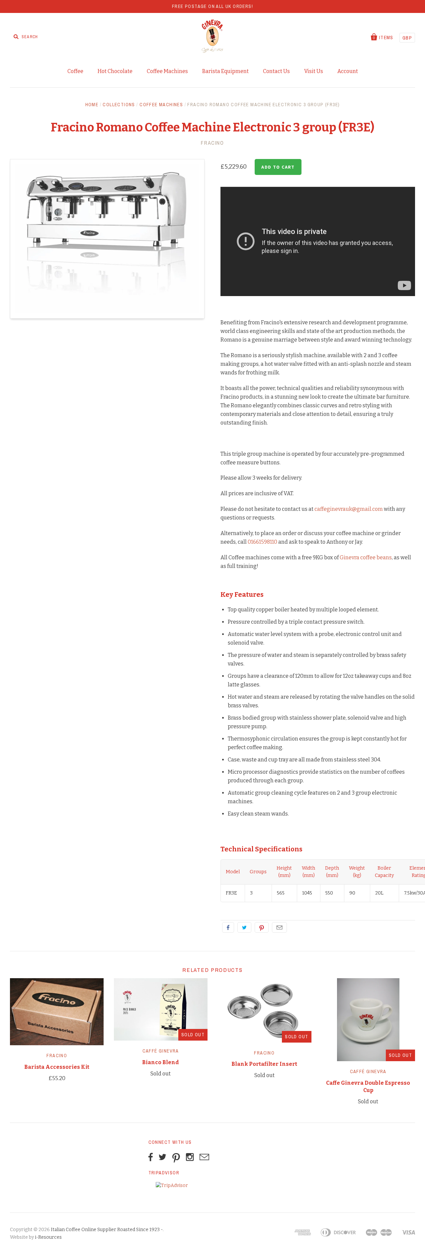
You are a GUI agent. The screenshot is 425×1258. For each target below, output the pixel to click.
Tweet (244, 927)
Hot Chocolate (115, 71)
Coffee (75, 71)
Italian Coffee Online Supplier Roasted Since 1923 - (107, 1229)
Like (228, 927)
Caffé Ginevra (160, 1051)
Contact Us (276, 71)
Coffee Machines (167, 71)
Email (279, 927)
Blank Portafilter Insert (264, 1064)
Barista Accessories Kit (56, 1067)
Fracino (212, 142)
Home (92, 105)
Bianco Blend (160, 1062)
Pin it (262, 927)
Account (347, 71)
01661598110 (262, 542)
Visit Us (313, 71)
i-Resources (48, 1237)
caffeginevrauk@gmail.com (348, 509)
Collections (119, 105)
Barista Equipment (225, 71)
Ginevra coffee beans (366, 557)
